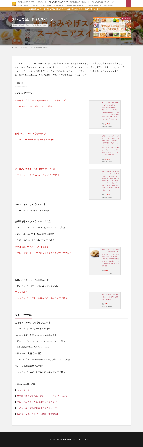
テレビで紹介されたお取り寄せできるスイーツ (39, 402)
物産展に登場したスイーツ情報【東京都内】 (38, 414)
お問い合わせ (108, 5)
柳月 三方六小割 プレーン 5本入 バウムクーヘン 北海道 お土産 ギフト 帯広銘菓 (110, 297)
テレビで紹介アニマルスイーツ (28, 5)
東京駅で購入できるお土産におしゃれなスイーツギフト (43, 396)
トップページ (23, 390)
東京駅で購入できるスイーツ (79, 2)
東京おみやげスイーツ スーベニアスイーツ (32, 2)
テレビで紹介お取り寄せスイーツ (103, 2)
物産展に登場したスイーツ (75, 5)
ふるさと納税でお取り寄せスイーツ (52, 5)
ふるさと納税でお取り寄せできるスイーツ (37, 408)
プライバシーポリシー (94, 5)
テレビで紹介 (42, 25)
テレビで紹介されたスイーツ (58, 2)
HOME (15, 47)
